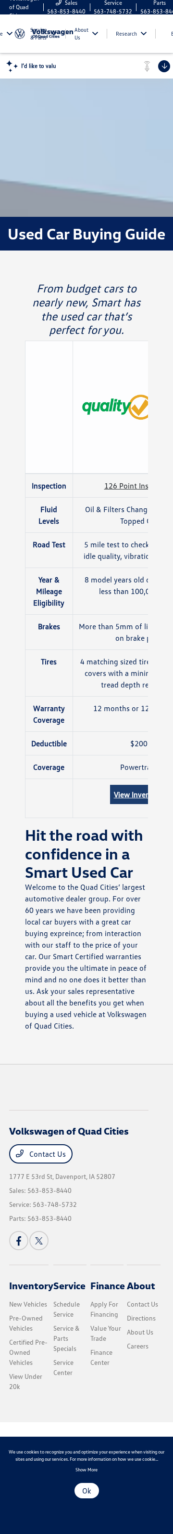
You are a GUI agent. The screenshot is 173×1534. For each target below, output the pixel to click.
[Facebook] (18, 1240)
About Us (140, 1332)
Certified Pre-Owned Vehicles (28, 1352)
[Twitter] (39, 1240)
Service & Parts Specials (66, 1338)
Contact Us (46, 1154)
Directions (141, 1318)
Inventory (31, 1285)
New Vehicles (28, 1304)
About (141, 1285)
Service (69, 1285)
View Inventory (139, 794)
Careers (137, 1346)
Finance (107, 1285)
